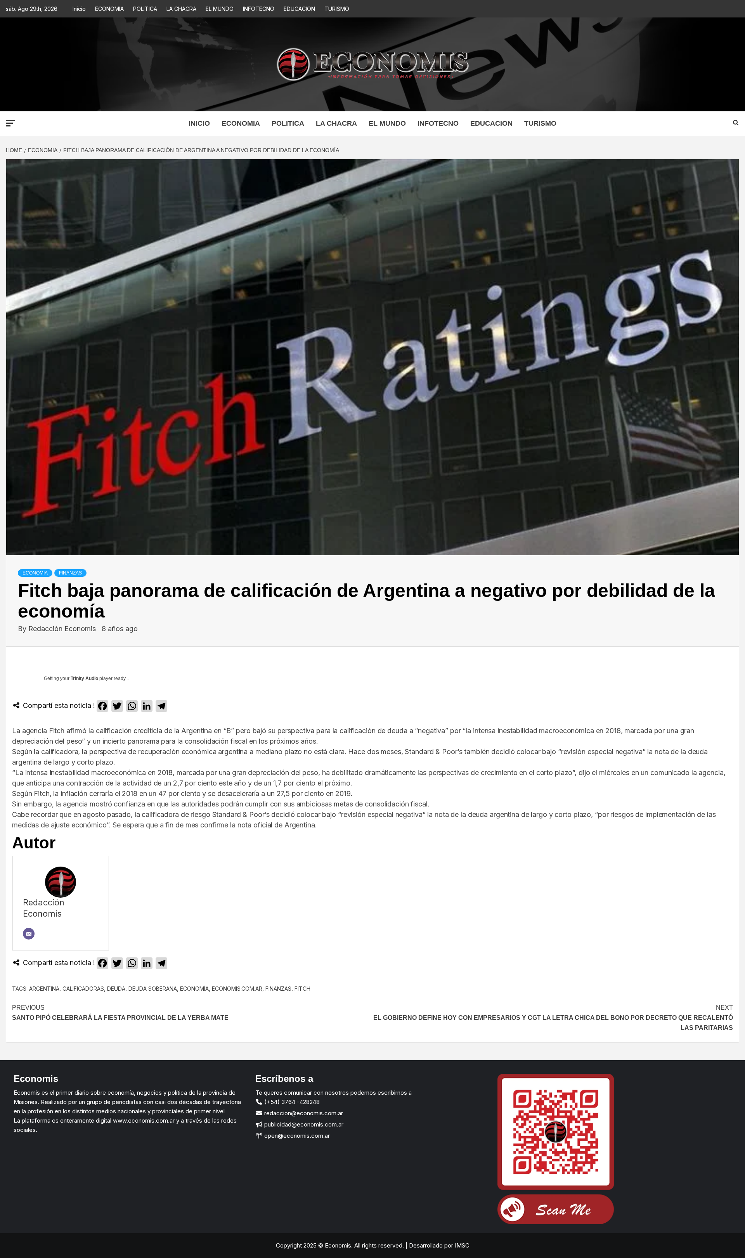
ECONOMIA (109, 8)
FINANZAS (70, 573)
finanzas (278, 988)
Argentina (44, 988)
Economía (194, 988)
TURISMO (336, 8)
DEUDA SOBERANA (152, 988)
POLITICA (145, 8)
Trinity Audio (84, 678)
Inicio (79, 8)
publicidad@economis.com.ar (303, 1124)
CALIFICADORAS (83, 988)
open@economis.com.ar (296, 1135)
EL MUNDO (220, 8)
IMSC (461, 1245)
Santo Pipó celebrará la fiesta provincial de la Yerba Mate (120, 1012)
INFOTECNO (258, 8)
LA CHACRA (181, 8)
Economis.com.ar (237, 988)
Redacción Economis (63, 629)
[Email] (29, 934)
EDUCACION (299, 8)
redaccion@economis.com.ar (303, 1113)
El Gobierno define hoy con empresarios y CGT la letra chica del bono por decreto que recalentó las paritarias (553, 1017)
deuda (116, 988)
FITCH (302, 988)
